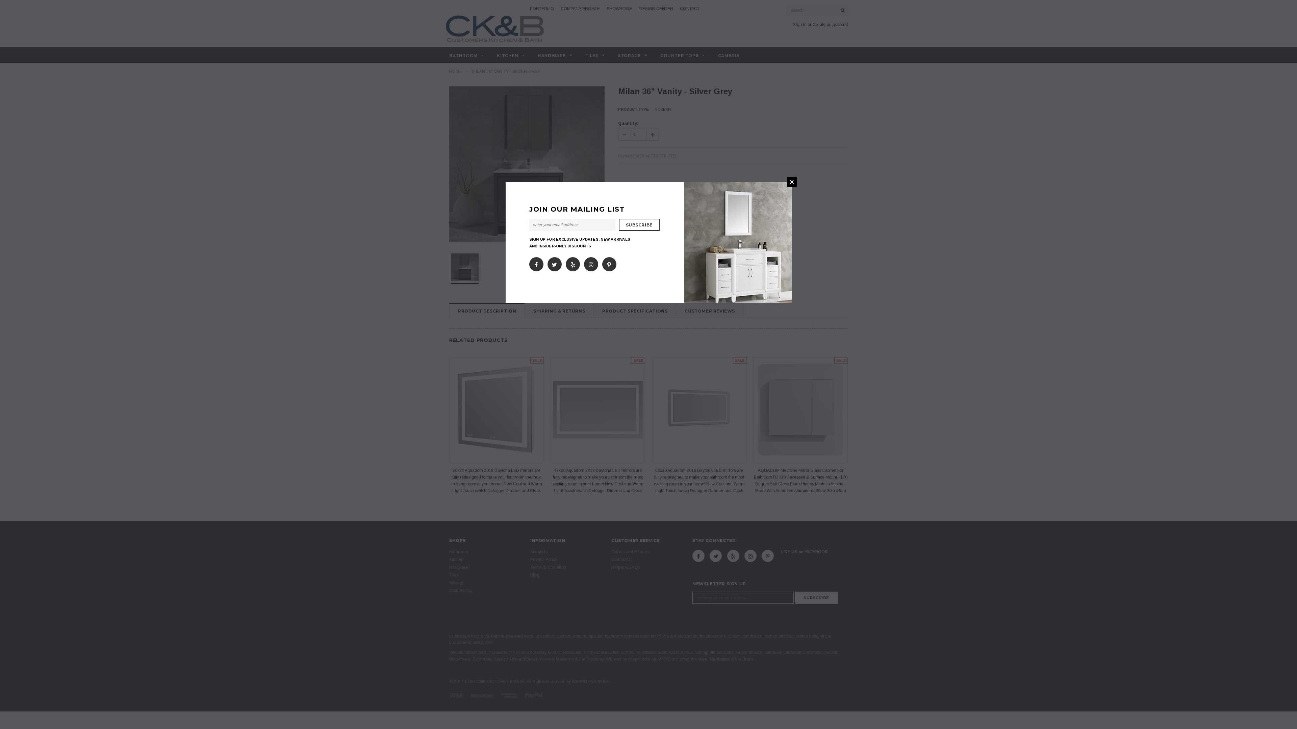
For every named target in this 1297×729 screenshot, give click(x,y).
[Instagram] (591, 263)
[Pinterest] (609, 263)
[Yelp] (572, 263)
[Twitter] (554, 263)
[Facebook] (536, 263)
